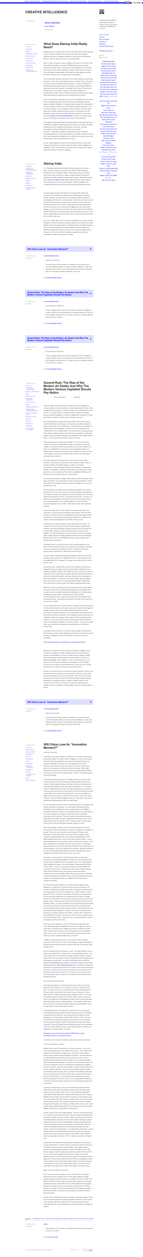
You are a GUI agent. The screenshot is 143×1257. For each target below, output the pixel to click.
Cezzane (29, 423)
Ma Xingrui (30, 780)
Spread (28, 49)
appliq (45, 1224)
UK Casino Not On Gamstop (108, 89)
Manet (28, 421)
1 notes (28, 47)
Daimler (29, 759)
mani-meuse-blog (51, 1237)
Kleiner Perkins (29, 399)
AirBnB (28, 426)
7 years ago (30, 256)
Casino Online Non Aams (108, 131)
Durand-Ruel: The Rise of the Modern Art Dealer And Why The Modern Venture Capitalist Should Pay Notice (57, 293)
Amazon (101, 37)
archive (104, 57)
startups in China (30, 775)
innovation (30, 178)
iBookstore (102, 44)
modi (27, 181)
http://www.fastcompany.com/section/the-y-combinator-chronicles (64, 642)
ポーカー (108, 178)
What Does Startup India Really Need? (65, 45)
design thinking (29, 173)
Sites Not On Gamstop (108, 113)
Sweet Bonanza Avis (108, 150)
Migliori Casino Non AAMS (108, 175)
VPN (27, 778)
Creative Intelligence (31, 70)
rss (102, 55)
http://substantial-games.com (66, 965)
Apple (28, 756)
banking (29, 769)
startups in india (30, 188)
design (28, 176)
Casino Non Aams (108, 126)
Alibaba (29, 65)
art (27, 394)
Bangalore (30, 63)
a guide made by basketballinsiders (61, 116)
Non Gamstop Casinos (108, 64)
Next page (90, 1250)
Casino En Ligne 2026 (108, 157)
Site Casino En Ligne (108, 180)
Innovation (30, 752)
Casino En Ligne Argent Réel (108, 168)
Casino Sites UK (108, 110)
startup (29, 185)
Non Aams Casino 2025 (108, 68)
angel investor (32, 391)
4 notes (28, 258)
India (28, 51)
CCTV (27, 761)
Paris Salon (30, 416)
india (28, 183)
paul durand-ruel (31, 413)
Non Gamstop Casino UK (108, 85)
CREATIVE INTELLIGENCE (46, 11)
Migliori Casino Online (108, 66)
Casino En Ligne (108, 138)
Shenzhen (29, 749)
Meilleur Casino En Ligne (108, 92)
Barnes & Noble (104, 39)
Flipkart (29, 58)
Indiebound (102, 42)
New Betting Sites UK (108, 73)
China (28, 772)
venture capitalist (30, 388)
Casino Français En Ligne (108, 161)
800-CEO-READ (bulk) (106, 46)
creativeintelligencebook (51, 256)
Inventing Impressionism (31, 410)
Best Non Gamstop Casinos (108, 115)
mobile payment (29, 766)
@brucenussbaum (107, 51)
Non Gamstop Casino (108, 80)
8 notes (28, 304)
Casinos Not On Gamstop (108, 75)
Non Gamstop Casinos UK (108, 82)
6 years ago (30, 44)
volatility (30, 402)
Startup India (31, 54)
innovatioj (30, 56)
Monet (28, 419)
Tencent (29, 67)
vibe (27, 404)
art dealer (30, 396)
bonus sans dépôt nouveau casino (58, 180)
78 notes (28, 1226)
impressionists (32, 407)
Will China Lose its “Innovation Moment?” (48, 249)
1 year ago (29, 21)
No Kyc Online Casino (108, 159)
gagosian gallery (29, 429)
